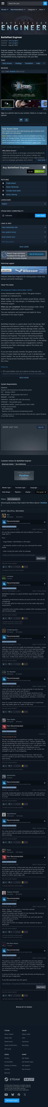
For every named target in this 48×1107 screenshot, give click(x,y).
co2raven (10, 576)
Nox (8, 515)
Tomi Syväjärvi (13, 41)
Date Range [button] (6, 492)
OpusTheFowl (11, 814)
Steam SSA (8, 1038)
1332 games (10, 816)
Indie (38, 63)
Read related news (8, 237)
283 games (10, 852)
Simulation (29, 63)
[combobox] (25, 3)
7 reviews (9, 945)
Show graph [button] (40, 492)
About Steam (8, 1034)
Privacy (6, 1058)
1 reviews (9, 578)
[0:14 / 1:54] (24, 86)
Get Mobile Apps (12, 1100)
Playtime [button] (18, 492)
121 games (10, 894)
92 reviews (20, 816)
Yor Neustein (11, 672)
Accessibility (8, 1062)
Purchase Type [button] (20, 487)
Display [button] (27, 492)
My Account (26, 1069)
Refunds (7, 1073)
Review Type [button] (6, 487)
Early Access (7, 63)
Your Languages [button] (13, 499)
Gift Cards (7, 1049)
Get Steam (25, 1058)
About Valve (26, 1034)
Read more (41, 160)
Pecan (9, 850)
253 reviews (19, 517)
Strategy (18, 63)
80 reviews (19, 894)
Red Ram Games (12, 943)
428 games (10, 674)
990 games (10, 517)
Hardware (25, 1041)
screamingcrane (12, 630)
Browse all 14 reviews (24, 1007)
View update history (9, 232)
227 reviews (19, 852)
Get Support (26, 1065)
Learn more (36, 142)
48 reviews (19, 721)
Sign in (3, 113)
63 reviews (19, 632)
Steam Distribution (10, 1045)
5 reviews (9, 777)
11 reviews (19, 674)
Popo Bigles (11, 719)
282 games (10, 632)
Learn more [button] (40, 215)
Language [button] (33, 487)
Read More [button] (41, 558)
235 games (10, 721)
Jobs (23, 1038)
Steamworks (8, 1041)
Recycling (25, 1045)
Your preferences (21, 464)
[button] (5, 9)
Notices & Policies (10, 1065)
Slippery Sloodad (13, 892)
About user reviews (8, 464)
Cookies (7, 1069)
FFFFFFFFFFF (11, 775)
